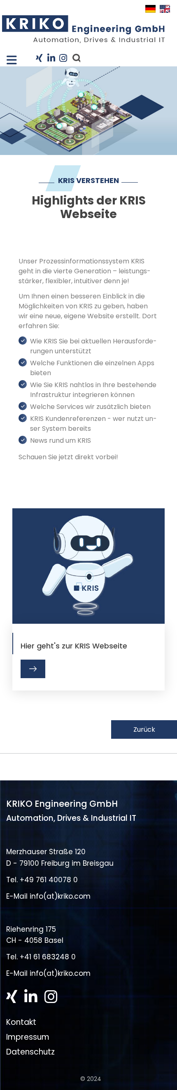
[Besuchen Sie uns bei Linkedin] (51, 59)
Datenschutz (30, 1051)
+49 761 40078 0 (49, 880)
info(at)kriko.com (60, 896)
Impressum (27, 1037)
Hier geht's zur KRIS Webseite (74, 646)
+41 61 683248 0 (48, 957)
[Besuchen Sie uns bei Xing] (39, 59)
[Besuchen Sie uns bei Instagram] (62, 59)
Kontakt (21, 1021)
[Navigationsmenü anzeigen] (8, 58)
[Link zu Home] (83, 29)
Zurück (144, 729)
